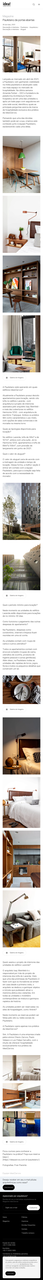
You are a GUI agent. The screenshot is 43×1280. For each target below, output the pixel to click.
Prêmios (24, 1217)
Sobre (5, 1217)
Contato (24, 1229)
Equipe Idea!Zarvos (12, 1173)
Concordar (10, 1273)
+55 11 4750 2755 (9, 1256)
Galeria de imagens (16, 377)
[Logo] (7, 4)
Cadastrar (33, 1207)
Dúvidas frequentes (28, 1225)
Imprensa (25, 1221)
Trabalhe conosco (28, 1233)
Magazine (8, 16)
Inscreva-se (9, 1187)
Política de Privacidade (12, 1264)
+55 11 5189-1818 (9, 1245)
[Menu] (39, 4)
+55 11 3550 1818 (9, 1250)
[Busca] (33, 4)
